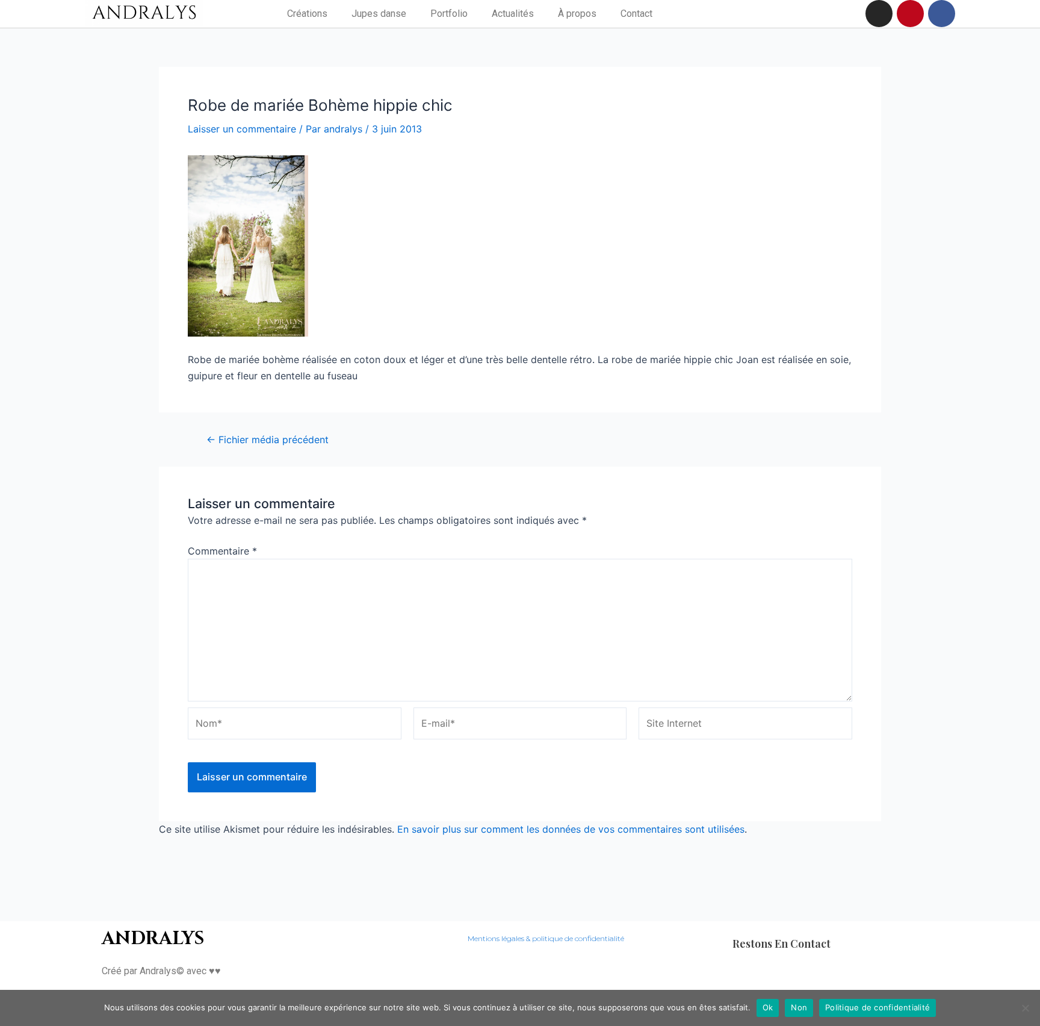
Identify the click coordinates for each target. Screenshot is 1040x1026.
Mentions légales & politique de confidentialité (546, 938)
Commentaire (222, 551)
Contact (636, 13)
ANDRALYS (153, 939)
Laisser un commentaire (242, 129)
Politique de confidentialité (877, 1007)
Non (799, 1007)
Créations (307, 13)
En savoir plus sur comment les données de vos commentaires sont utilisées (570, 829)
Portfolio (449, 13)
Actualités (513, 13)
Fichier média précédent (267, 439)
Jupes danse (378, 13)
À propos (577, 13)
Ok (768, 1007)
